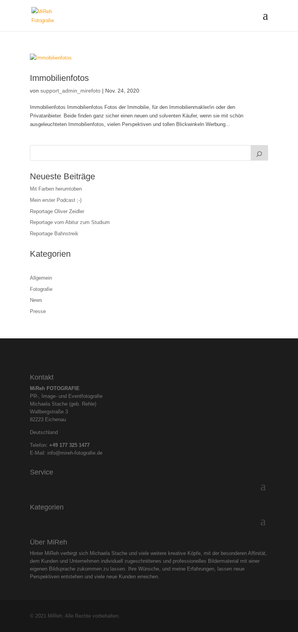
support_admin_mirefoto (70, 91)
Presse (38, 311)
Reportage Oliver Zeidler (57, 211)
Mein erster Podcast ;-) (55, 200)
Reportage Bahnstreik (54, 233)
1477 (84, 445)
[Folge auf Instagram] (142, 354)
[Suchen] (260, 153)
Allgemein (41, 278)
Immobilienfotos (59, 78)
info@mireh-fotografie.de (74, 453)
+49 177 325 (64, 445)
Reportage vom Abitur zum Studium (70, 222)
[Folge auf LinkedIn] (156, 354)
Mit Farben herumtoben (56, 189)
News (36, 300)
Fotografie (41, 289)
